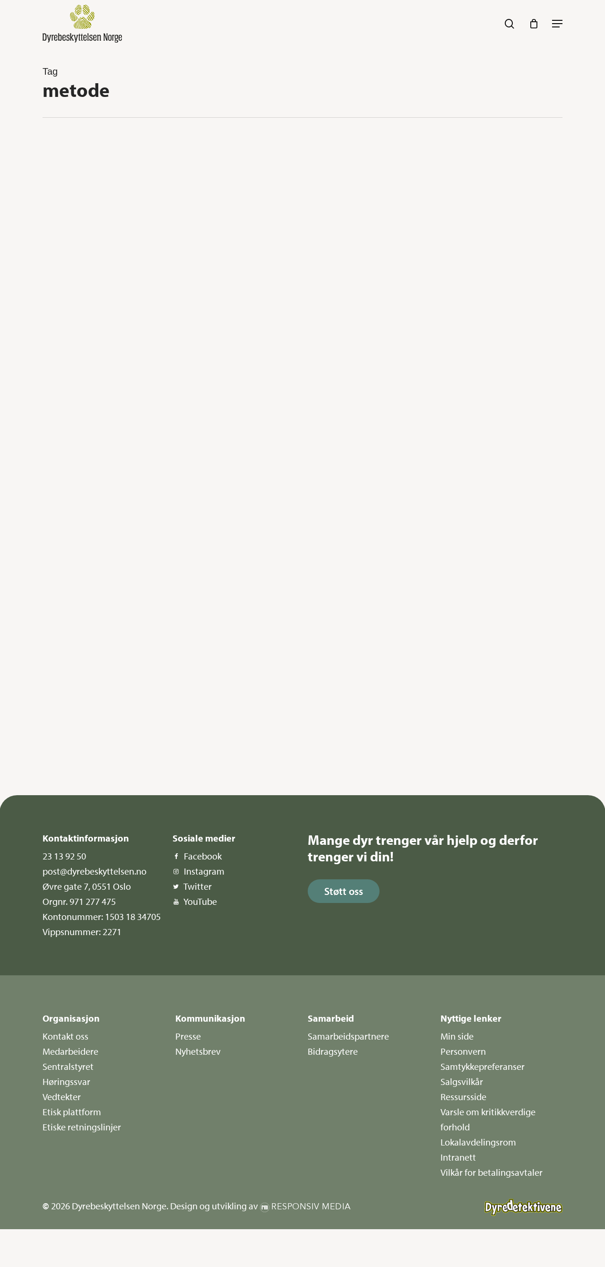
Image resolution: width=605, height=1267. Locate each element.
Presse (188, 1036)
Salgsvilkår (462, 1081)
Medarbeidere (70, 1051)
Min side (457, 1036)
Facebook (203, 856)
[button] (557, 23)
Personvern (463, 1051)
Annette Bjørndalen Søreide (95, 426)
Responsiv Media (311, 1207)
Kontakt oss (65, 1036)
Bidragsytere (333, 1051)
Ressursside (463, 1096)
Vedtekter (62, 1096)
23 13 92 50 (64, 856)
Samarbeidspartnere (348, 1036)
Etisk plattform (72, 1112)
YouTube (200, 901)
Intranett (458, 1157)
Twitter (197, 886)
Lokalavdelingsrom (478, 1142)
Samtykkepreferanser (483, 1066)
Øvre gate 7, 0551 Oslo (87, 886)
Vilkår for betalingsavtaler (492, 1172)
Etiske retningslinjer (82, 1127)
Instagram (204, 871)
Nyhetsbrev (198, 1051)
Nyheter (76, 151)
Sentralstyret (68, 1066)
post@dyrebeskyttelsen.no (95, 871)
